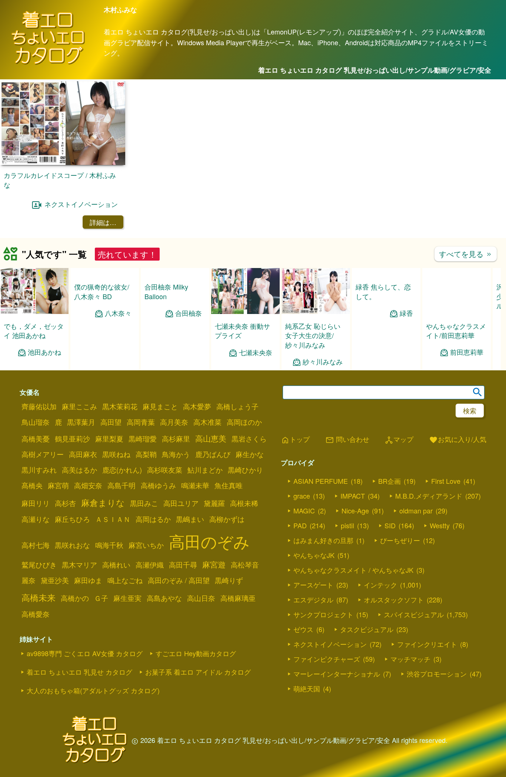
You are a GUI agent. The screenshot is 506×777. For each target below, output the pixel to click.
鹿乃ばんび (212, 454)
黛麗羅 (214, 503)
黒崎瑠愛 (143, 438)
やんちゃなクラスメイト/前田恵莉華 (456, 330)
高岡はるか (153, 519)
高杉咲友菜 (164, 470)
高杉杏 (65, 503)
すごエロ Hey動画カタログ (196, 653)
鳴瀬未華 (195, 485)
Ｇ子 (101, 598)
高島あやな (164, 598)
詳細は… (103, 222)
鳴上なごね (125, 580)
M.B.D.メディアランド (428, 495)
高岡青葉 (141, 422)
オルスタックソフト (394, 599)
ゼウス (303, 629)
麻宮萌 (58, 485)
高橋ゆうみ (158, 485)
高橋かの (75, 598)
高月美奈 (174, 422)
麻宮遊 (214, 564)
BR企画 (389, 481)
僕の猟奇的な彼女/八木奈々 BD (101, 291)
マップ (399, 439)
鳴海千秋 (109, 545)
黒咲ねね (116, 454)
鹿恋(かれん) (122, 470)
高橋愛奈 (35, 614)
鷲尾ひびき (39, 564)
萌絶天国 (306, 688)
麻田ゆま (88, 580)
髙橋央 (32, 485)
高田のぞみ (209, 541)
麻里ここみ (79, 406)
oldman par (416, 510)
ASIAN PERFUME (320, 481)
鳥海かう (176, 454)
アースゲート (313, 584)
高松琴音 (245, 564)
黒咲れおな (72, 545)
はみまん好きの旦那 (323, 540)
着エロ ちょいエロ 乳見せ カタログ (79, 671)
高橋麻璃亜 (238, 598)
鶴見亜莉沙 (72, 438)
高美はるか (79, 470)
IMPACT (352, 495)
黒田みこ (144, 503)
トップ (295, 439)
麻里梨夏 (109, 438)
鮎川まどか (205, 470)
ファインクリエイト (427, 644)
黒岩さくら (249, 438)
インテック (380, 584)
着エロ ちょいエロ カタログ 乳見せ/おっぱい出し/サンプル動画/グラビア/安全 (374, 70)
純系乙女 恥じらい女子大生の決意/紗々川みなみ (312, 335)
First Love (445, 481)
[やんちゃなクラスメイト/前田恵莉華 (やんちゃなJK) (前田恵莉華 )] (456, 311)
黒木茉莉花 (119, 406)
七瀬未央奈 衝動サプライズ (242, 330)
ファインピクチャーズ (326, 658)
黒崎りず (229, 580)
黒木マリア (79, 564)
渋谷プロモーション (437, 673)
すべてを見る (465, 253)
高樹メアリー (42, 454)
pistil (347, 525)
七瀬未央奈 (255, 352)
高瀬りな (35, 519)
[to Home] (48, 63)
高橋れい (116, 564)
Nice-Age (355, 510)
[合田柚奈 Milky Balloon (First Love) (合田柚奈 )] (175, 311)
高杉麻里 (176, 438)
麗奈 (28, 580)
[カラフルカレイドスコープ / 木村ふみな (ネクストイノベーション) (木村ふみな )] (62, 162)
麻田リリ (35, 503)
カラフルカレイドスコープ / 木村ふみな (60, 179)
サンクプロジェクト (323, 614)
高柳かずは (226, 519)
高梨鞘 (146, 454)
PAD (300, 525)
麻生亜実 (127, 598)
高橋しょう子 (237, 406)
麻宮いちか (146, 545)
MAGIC (304, 510)
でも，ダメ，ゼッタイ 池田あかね (34, 330)
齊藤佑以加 (39, 406)
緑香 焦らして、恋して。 (383, 291)
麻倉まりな (103, 502)
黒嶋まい (190, 519)
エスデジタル (313, 599)
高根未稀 (244, 503)
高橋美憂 (35, 438)
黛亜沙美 (55, 580)
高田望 (110, 422)
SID (390, 525)
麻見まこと (160, 406)
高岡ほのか (244, 422)
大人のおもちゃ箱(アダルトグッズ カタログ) (93, 690)
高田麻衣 (83, 454)
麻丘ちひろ (72, 519)
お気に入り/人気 (457, 439)
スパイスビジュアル (414, 614)
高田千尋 (183, 564)
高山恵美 (210, 438)
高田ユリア (181, 503)
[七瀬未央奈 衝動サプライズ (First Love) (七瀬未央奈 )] (245, 311)
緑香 (406, 313)
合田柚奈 (188, 352)
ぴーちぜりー (400, 540)
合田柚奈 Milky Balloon (166, 330)
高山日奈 (201, 598)
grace (301, 495)
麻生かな (250, 454)
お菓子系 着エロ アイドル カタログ (198, 671)
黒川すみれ (39, 470)
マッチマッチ (410, 658)
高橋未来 (38, 597)
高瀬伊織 (150, 564)
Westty (440, 525)
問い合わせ (347, 439)
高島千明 (121, 485)
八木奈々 (118, 313)
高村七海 (35, 545)
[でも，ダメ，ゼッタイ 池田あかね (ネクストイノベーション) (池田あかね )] (34, 311)
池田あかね (44, 352)
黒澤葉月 (81, 422)
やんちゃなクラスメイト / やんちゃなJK (353, 569)
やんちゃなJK (313, 555)
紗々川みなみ (323, 361)
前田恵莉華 (466, 352)
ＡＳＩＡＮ (112, 519)
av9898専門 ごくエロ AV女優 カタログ (85, 653)
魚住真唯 (228, 485)
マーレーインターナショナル (336, 673)
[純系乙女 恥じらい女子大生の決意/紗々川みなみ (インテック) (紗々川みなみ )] (316, 311)
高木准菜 (207, 422)
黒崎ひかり (245, 470)
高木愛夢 (197, 406)
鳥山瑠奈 (35, 422)
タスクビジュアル (366, 629)
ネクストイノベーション (81, 204)
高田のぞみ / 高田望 (179, 580)
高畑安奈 (88, 485)
